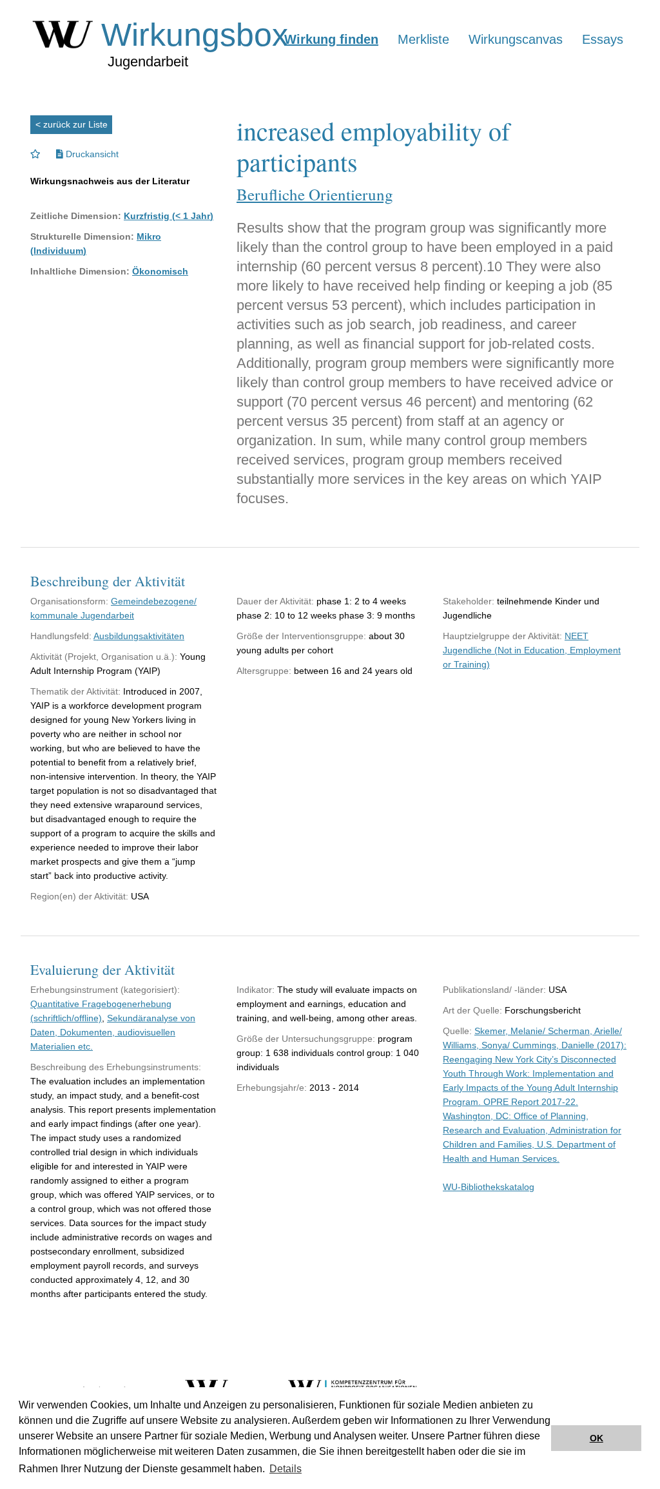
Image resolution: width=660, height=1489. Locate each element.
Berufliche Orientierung (315, 194)
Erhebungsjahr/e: (272, 1087)
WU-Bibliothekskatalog (488, 1187)
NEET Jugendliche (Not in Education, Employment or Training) (532, 650)
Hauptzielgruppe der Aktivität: (502, 636)
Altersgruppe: (264, 671)
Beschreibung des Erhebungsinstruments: (115, 1067)
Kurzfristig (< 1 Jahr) (168, 216)
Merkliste (423, 39)
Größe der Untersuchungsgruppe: (306, 1038)
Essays (602, 39)
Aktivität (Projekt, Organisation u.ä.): (103, 656)
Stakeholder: (468, 601)
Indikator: (256, 990)
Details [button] (285, 1468)
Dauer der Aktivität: (275, 601)
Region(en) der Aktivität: (79, 896)
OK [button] (596, 1438)
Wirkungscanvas (516, 39)
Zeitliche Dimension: (75, 216)
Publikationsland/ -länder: (494, 990)
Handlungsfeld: (61, 636)
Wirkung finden (331, 39)
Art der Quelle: (472, 1010)
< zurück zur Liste (71, 124)
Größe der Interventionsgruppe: (301, 636)
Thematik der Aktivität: (75, 691)
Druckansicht (91, 154)
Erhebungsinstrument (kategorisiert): (105, 990)
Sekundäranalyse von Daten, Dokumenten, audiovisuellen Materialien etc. (112, 1032)
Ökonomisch (160, 271)
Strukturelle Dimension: (82, 236)
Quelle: (457, 1031)
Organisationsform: (69, 601)
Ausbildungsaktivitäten (138, 636)
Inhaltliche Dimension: (80, 271)
